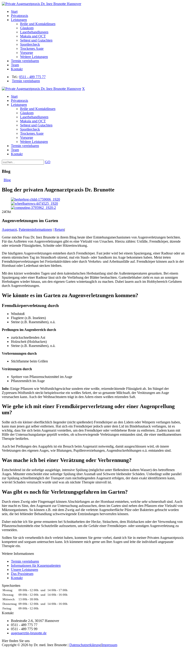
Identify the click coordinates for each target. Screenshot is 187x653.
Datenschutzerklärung (85, 645)
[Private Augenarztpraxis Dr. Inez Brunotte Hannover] (41, 4)
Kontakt (17, 578)
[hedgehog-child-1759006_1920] (35, 199)
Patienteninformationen (35, 229)
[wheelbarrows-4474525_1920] (34, 203)
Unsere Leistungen (24, 570)
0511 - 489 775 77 (32, 77)
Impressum (109, 645)
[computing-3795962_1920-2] (33, 208)
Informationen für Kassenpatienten (36, 565)
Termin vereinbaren (26, 81)
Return (59, 229)
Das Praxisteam (22, 574)
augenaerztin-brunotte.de (29, 633)
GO (47, 162)
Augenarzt (9, 229)
